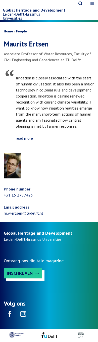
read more (24, 138)
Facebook (10, 316)
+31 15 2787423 (18, 195)
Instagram (23, 316)
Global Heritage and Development (34, 10)
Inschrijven (20, 273)
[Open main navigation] (92, 3)
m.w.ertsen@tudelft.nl (23, 213)
